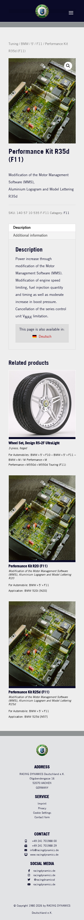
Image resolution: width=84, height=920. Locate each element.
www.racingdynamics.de (44, 854)
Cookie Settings (42, 812)
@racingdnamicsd (44, 879)
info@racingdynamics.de (44, 850)
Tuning (13, 44)
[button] (68, 66)
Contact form (42, 817)
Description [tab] (22, 228)
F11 (39, 44)
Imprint (42, 803)
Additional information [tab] (30, 235)
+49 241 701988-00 (44, 841)
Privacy (42, 808)
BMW (24, 44)
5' (32, 44)
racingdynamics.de (44, 870)
